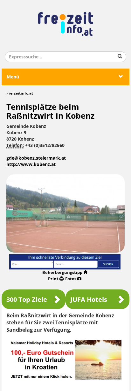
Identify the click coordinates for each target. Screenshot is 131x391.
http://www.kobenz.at (31, 164)
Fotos (70, 278)
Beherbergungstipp (62, 272)
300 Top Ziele (26, 299)
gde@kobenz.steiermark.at (36, 158)
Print (53, 278)
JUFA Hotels (88, 299)
